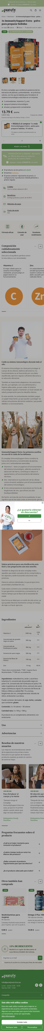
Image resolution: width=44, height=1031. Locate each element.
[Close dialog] (42, 503)
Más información (8, 1016)
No (29, 520)
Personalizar (32, 1027)
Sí (29, 516)
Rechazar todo (11, 1027)
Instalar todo (22, 1022)
